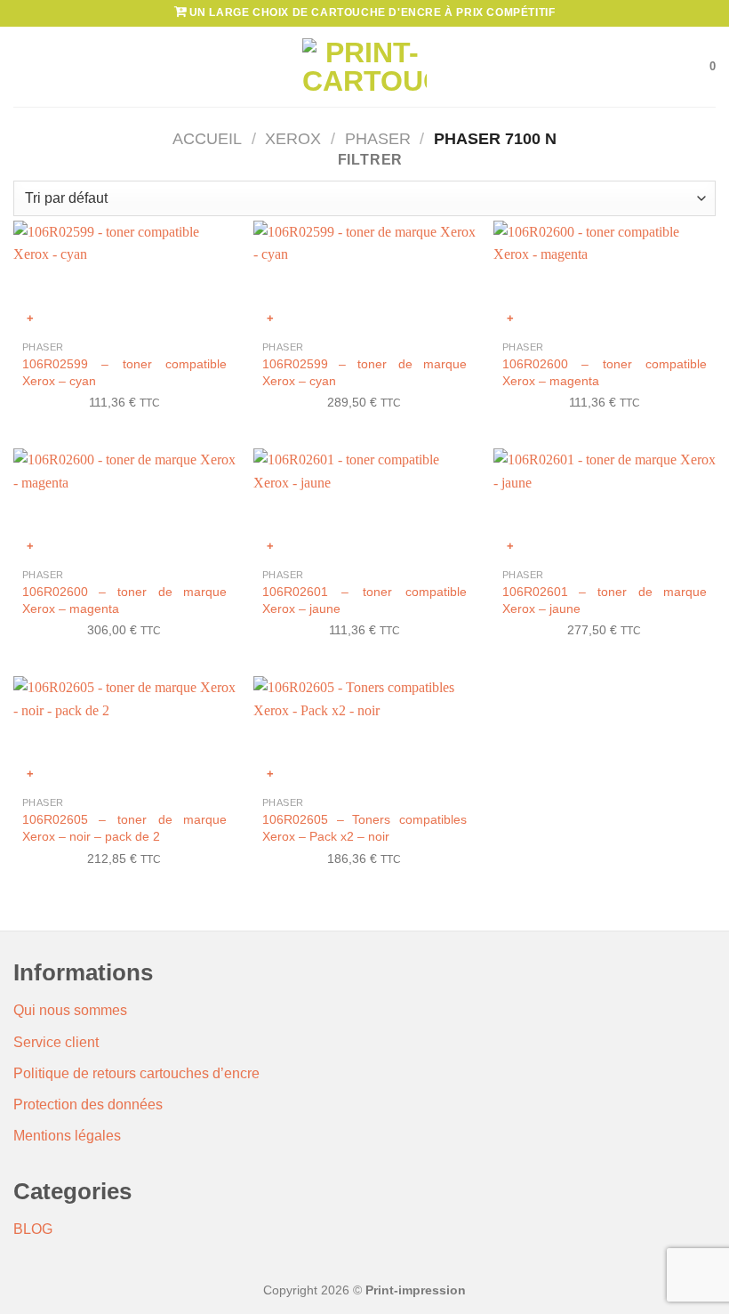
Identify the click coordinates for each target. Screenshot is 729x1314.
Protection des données (88, 1104)
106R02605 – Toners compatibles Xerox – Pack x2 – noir (364, 827)
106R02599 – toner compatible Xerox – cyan (124, 372)
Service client (56, 1042)
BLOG (32, 1229)
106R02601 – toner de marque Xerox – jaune (604, 600)
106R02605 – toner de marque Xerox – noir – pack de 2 (124, 827)
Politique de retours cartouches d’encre (136, 1073)
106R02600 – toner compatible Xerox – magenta (604, 372)
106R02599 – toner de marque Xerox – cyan (364, 372)
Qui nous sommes (70, 1010)
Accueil (207, 138)
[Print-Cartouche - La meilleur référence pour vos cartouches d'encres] (364, 66)
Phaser (378, 138)
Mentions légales (67, 1135)
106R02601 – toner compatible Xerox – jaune (364, 600)
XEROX (293, 138)
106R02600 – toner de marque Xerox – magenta (124, 600)
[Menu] (24, 66)
